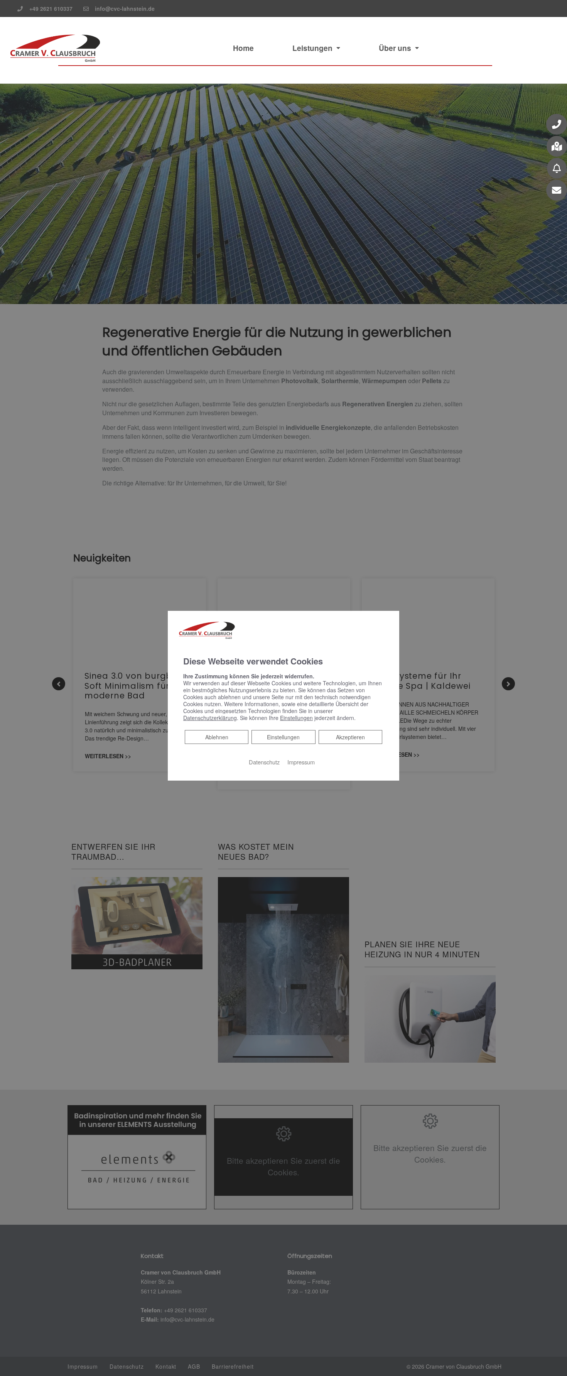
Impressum (301, 762)
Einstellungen (283, 737)
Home (243, 47)
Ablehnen (216, 737)
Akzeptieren (350, 737)
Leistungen (312, 47)
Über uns (395, 47)
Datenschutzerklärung (210, 718)
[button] (556, 124)
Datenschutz (264, 762)
